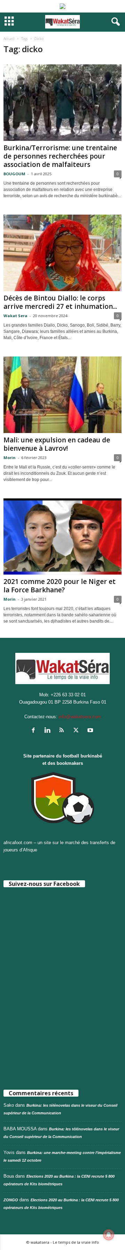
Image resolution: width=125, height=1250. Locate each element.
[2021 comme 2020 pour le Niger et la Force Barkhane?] (62, 536)
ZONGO (10, 1200)
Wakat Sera (15, 315)
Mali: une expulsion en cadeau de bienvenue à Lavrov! (56, 444)
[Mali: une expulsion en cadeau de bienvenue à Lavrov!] (62, 394)
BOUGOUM (14, 173)
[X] (77, 731)
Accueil (9, 38)
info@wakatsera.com (80, 716)
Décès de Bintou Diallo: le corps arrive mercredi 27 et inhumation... (60, 302)
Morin (9, 457)
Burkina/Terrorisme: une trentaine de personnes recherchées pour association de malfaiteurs (60, 156)
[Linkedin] (49, 731)
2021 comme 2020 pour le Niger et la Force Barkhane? (59, 585)
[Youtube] (91, 731)
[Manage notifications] (108, 1234)
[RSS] (63, 731)
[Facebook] (35, 731)
